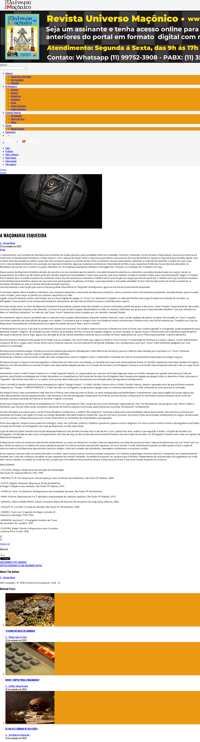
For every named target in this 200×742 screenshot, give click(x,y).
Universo (9, 73)
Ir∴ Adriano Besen (7, 243)
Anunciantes (10, 132)
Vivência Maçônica (18, 109)
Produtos (9, 151)
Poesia (13, 122)
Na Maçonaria (11, 86)
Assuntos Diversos (13, 112)
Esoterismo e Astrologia (21, 76)
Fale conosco (10, 164)
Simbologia (15, 99)
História (14, 93)
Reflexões (15, 83)
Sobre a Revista (12, 154)
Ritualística (16, 96)
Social (13, 102)
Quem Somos (10, 157)
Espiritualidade (17, 79)
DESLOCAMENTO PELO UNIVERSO (13, 562)
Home (3, 169)
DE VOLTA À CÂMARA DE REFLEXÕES (21, 728)
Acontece (15, 89)
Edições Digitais (17, 128)
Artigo (2, 249)
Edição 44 (5, 543)
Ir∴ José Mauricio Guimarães (17, 735)
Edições (8, 125)
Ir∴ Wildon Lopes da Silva (16, 637)
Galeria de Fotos (17, 119)
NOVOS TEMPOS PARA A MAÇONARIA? (22, 680)
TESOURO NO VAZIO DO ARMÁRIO (20, 631)
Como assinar (11, 161)
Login (7, 148)
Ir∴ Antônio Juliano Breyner (16, 686)
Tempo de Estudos (18, 106)
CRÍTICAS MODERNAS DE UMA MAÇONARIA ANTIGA (21, 565)
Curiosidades (16, 115)
